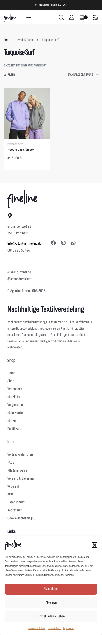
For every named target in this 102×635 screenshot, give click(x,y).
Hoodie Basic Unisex (20, 149)
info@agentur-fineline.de (24, 243)
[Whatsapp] (73, 242)
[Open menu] (29, 17)
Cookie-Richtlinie (36, 628)
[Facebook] (53, 242)
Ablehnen (51, 602)
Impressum (68, 628)
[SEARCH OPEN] (61, 17)
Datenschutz (54, 628)
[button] (94, 544)
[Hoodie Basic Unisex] (27, 113)
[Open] (95, 17)
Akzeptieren (51, 588)
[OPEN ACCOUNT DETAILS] (71, 17)
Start (6, 40)
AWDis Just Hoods (15, 143)
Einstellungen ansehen (51, 616)
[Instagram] (63, 242)
